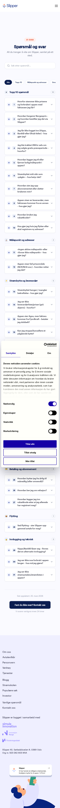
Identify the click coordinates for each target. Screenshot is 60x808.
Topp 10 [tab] (18, 82)
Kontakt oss (8, 707)
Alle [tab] (8, 82)
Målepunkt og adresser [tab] (37, 82)
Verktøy (6, 667)
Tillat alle (30, 444)
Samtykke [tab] (11, 353)
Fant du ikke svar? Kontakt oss (30, 605)
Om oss (6, 651)
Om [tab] (49, 353)
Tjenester (7, 673)
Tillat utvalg (30, 452)
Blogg (5, 679)
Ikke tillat (30, 461)
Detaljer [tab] (30, 353)
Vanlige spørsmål (11, 702)
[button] (56, 6)
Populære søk (9, 690)
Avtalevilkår (8, 657)
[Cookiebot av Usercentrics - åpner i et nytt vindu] (44, 345)
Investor (7, 695)
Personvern (8, 662)
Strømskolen (9, 685)
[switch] (52, 412)
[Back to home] (10, 6)
